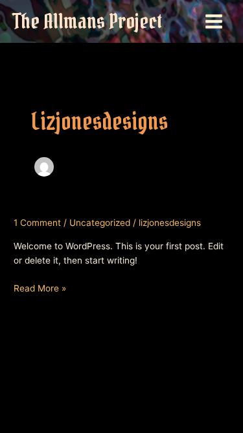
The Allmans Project (87, 21)
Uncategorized (99, 222)
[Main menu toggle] (214, 21)
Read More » (40, 289)
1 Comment (37, 222)
